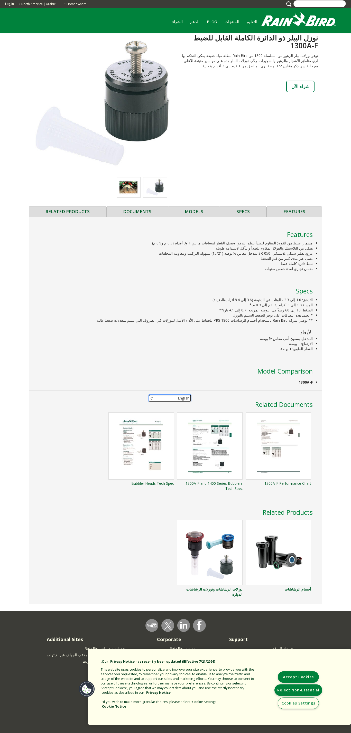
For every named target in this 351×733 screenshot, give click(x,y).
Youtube (151, 625)
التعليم (254, 23)
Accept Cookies (298, 677)
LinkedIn (183, 625)
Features (294, 211)
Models (194, 211)
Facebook (199, 625)
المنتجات (234, 23)
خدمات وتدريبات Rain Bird (105, 648)
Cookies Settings (298, 703)
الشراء (177, 21)
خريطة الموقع (283, 648)
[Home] (303, 20)
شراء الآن (300, 86)
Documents (137, 211)
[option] (155, 187)
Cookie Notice (114, 706)
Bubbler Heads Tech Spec (152, 483)
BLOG (212, 21)
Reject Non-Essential (298, 690)
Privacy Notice (122, 661)
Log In (9, 4)
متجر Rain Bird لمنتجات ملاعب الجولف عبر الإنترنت (86, 654)
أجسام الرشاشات (298, 589)
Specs (243, 211)
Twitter (168, 626)
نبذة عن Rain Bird (183, 648)
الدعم (194, 21)
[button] (102, 102)
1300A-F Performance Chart (287, 483)
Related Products (67, 211)
